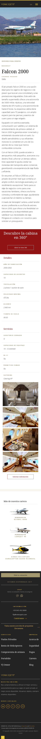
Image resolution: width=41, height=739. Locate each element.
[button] (36, 4)
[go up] (3, 737)
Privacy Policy (24, 726)
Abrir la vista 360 (20, 248)
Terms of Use (31, 726)
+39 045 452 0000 (19, 610)
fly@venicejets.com (20, 614)
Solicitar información (20, 477)
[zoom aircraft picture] (20, 394)
